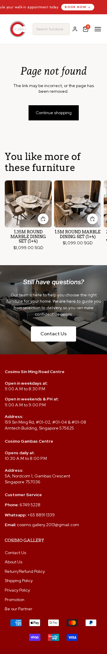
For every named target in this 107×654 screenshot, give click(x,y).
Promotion (14, 599)
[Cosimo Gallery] (17, 29)
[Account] (75, 29)
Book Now (67, 7)
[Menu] (97, 29)
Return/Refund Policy (25, 571)
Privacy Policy (17, 590)
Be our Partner (18, 608)
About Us (13, 562)
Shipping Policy (19, 580)
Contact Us (53, 334)
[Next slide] (97, 217)
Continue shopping (54, 112)
